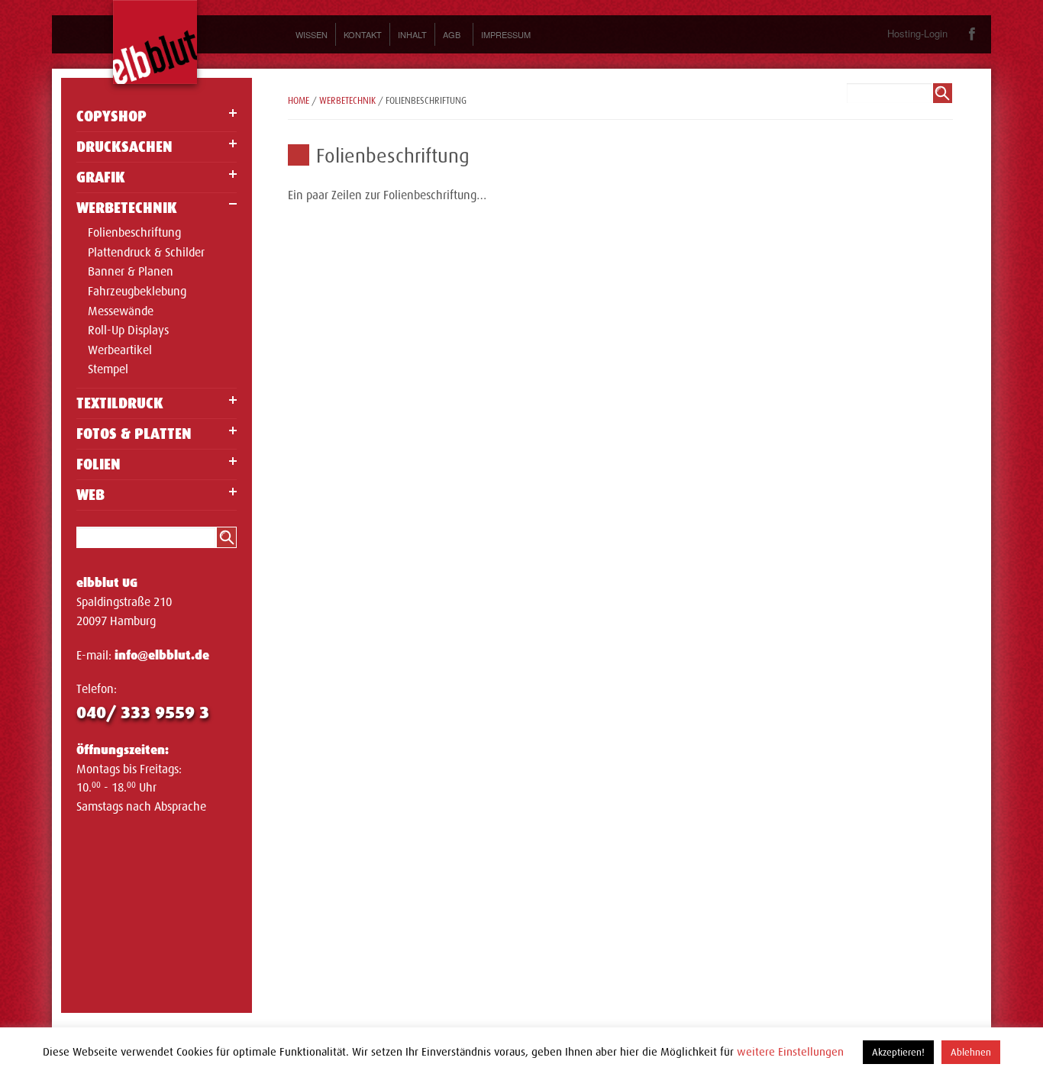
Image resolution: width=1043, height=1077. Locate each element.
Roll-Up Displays (128, 331)
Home (298, 100)
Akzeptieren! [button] (898, 1052)
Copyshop (111, 116)
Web (90, 495)
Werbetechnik (126, 208)
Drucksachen (124, 147)
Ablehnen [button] (971, 1052)
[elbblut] (155, 42)
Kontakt (363, 34)
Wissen (311, 34)
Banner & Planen (130, 272)
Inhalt (412, 34)
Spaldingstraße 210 (124, 602)
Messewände (120, 312)
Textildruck (119, 403)
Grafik (100, 177)
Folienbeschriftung (134, 233)
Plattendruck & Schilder (146, 253)
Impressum (506, 34)
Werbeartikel (120, 351)
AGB (451, 34)
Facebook (972, 34)
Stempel (108, 370)
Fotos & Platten (134, 434)
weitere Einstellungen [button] (790, 1052)
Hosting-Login (917, 33)
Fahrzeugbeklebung (137, 292)
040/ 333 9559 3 (142, 712)
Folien (98, 464)
